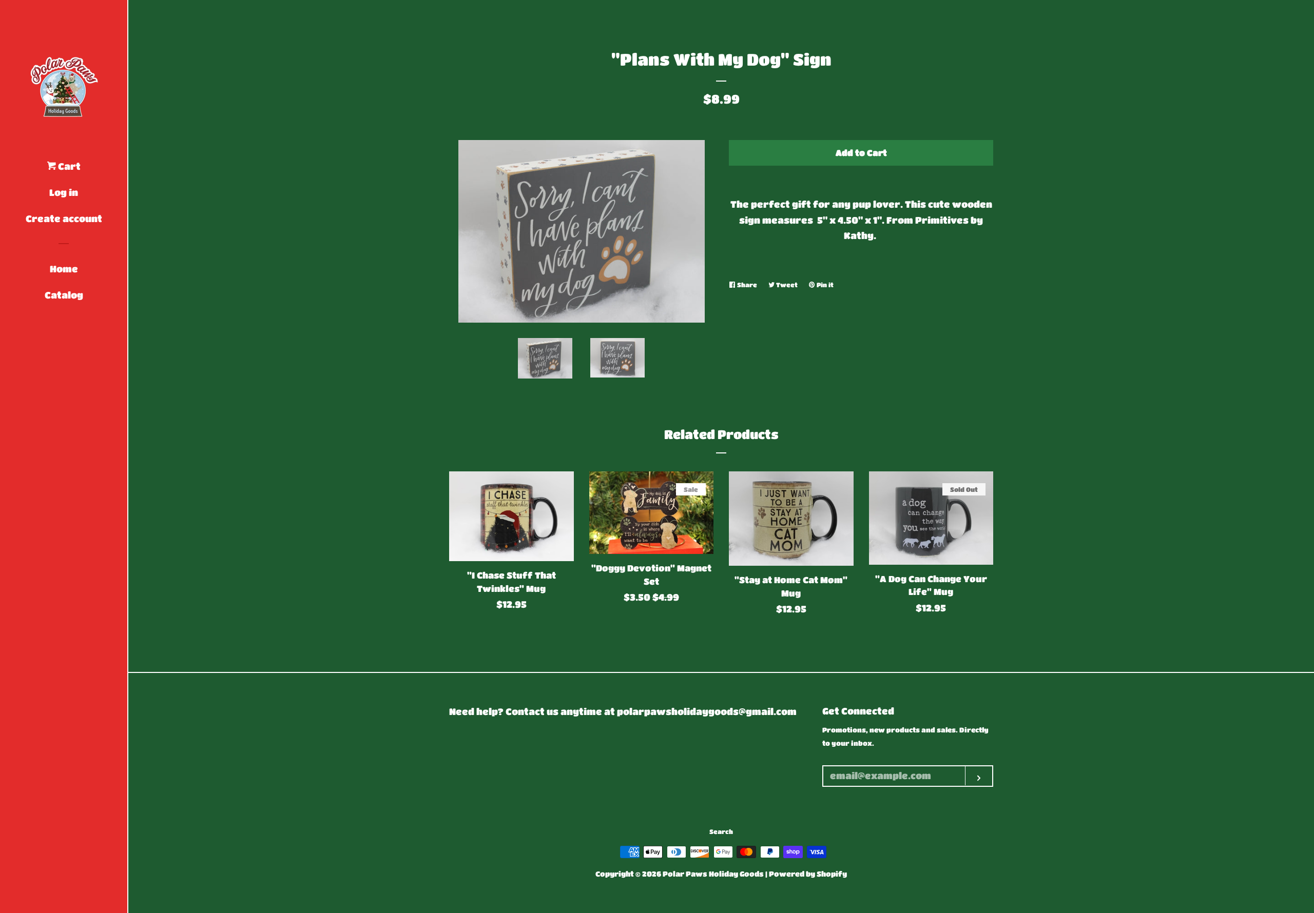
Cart (68, 166)
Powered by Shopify (808, 873)
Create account (64, 218)
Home (64, 269)
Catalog (64, 295)
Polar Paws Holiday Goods (713, 873)
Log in (63, 192)
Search (721, 831)
